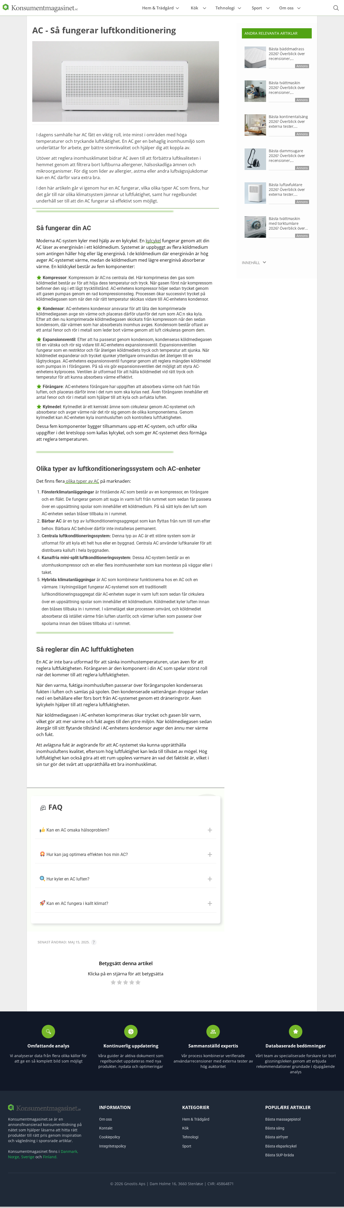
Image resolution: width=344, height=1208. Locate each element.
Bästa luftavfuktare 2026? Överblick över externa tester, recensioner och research (287, 189)
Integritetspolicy (112, 1146)
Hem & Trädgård (158, 7)
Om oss (286, 7)
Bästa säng (274, 1128)
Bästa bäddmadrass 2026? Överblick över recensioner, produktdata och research (287, 54)
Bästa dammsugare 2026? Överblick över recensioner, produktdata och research (287, 155)
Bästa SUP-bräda (279, 1155)
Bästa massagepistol (282, 1119)
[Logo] (40, 7)
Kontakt (106, 1128)
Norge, (14, 1156)
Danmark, (69, 1151)
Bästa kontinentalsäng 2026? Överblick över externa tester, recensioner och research (288, 121)
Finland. (50, 1156)
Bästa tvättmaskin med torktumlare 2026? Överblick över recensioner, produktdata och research (287, 223)
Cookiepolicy (109, 1137)
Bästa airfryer (276, 1137)
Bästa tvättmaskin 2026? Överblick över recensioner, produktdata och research (287, 87)
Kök (194, 7)
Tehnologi (225, 7)
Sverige (27, 1156)
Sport (257, 7)
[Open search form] (336, 8)
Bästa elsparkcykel (280, 1146)
